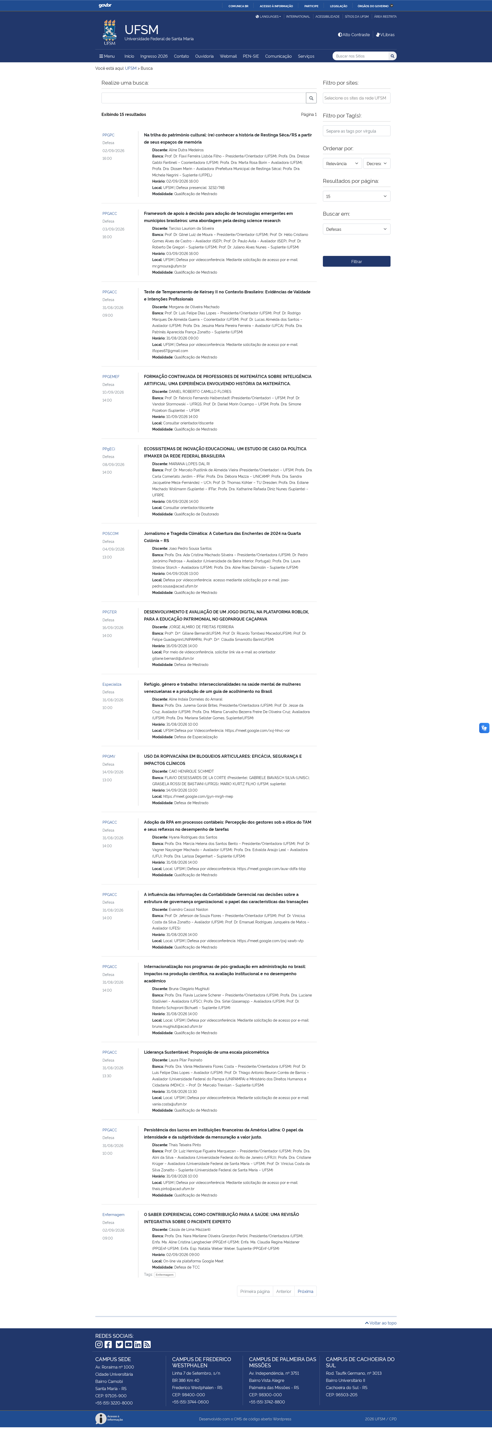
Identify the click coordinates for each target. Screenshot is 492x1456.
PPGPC (108, 134)
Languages (269, 16)
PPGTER (109, 611)
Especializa (111, 684)
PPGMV (108, 756)
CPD (393, 1418)
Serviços (306, 56)
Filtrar (356, 261)
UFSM (380, 1418)
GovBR (105, 5)
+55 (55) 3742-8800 (267, 1401)
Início (129, 56)
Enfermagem (113, 1214)
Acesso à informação (276, 6)
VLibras (387, 34)
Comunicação (278, 56)
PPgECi (108, 448)
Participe (311, 6)
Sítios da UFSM (357, 16)
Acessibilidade (327, 16)
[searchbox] (356, 97)
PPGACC (109, 213)
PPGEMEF (110, 376)
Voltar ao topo (383, 1322)
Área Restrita (385, 16)
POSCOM (110, 533)
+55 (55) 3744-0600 (190, 1401)
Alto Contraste (356, 34)
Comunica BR (238, 6)
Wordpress (282, 1418)
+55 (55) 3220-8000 (114, 1402)
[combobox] (357, 98)
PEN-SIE (251, 56)
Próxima (305, 1291)
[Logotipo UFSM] (110, 31)
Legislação (338, 6)
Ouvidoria (204, 56)
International (298, 16)
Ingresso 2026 (154, 56)
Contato (181, 56)
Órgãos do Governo (373, 6)
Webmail (228, 56)
